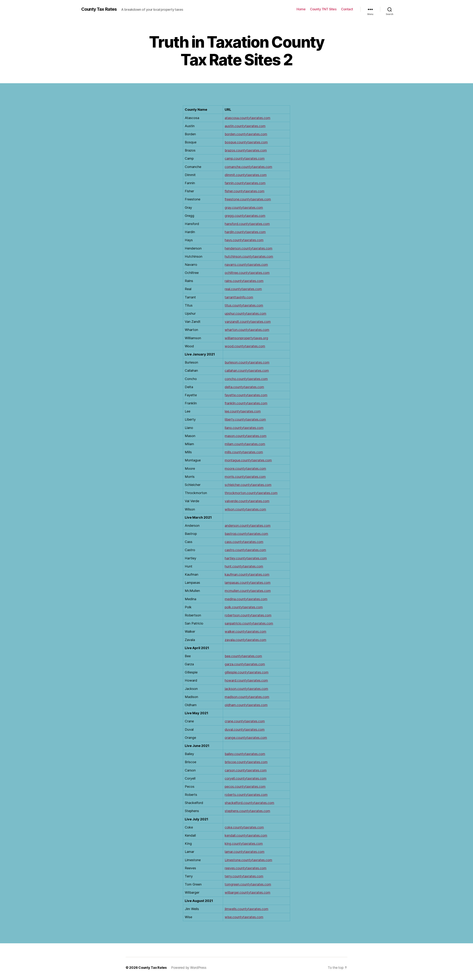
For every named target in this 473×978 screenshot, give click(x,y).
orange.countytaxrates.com (246, 738)
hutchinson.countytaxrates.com (249, 256)
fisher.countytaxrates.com (244, 191)
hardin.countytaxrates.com (245, 232)
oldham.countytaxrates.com (246, 705)
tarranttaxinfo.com (239, 297)
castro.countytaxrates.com (245, 550)
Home (301, 9)
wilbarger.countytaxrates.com (247, 892)
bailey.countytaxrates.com (245, 754)
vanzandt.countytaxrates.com (248, 322)
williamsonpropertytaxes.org (246, 338)
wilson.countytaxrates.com (245, 509)
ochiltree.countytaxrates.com (247, 273)
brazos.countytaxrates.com (246, 150)
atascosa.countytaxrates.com (247, 118)
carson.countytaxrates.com (246, 770)
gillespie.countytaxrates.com (246, 672)
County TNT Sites (323, 9)
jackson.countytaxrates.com (246, 689)
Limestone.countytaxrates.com (248, 860)
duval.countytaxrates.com (245, 729)
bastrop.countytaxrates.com (246, 534)
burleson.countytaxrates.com (247, 362)
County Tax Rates (99, 9)
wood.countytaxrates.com (245, 346)
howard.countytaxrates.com (246, 680)
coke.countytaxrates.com (244, 827)
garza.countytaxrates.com (245, 664)
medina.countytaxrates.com (246, 599)
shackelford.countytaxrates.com (249, 803)
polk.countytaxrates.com (244, 607)
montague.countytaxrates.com (248, 460)
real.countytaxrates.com (243, 289)
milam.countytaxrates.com (245, 444)
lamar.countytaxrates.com (244, 852)
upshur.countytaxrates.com (245, 313)
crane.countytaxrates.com (245, 721)
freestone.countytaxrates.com (248, 199)
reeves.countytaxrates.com (245, 868)
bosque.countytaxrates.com (246, 142)
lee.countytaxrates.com (243, 411)
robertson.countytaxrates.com (248, 615)
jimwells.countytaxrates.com (246, 909)
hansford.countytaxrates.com (247, 224)
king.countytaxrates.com (244, 843)
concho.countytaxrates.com (246, 379)
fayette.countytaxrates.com (246, 395)
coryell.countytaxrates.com (245, 778)
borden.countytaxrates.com (246, 134)
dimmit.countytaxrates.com (246, 175)
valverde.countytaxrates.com (247, 501)
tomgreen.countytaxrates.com (248, 884)
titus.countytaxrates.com (244, 305)
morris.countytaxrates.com (245, 477)
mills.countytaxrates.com (244, 452)
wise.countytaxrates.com (244, 917)
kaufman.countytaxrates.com (247, 574)
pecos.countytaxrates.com (245, 786)
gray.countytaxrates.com (244, 207)
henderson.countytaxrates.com (248, 248)
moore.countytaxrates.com (245, 468)
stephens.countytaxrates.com (247, 811)
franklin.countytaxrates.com (246, 403)
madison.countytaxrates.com (247, 697)
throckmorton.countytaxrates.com (251, 493)
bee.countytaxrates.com (243, 656)
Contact (347, 9)
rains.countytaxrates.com (244, 281)
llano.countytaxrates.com (244, 428)
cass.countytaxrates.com (244, 542)
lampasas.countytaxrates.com (247, 583)
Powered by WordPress (188, 968)
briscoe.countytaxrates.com (246, 762)
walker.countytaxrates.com (245, 631)
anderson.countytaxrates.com (247, 525)
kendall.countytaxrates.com (246, 835)
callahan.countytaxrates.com (247, 370)
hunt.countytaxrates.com (244, 566)
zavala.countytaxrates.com (245, 640)
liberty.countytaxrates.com (245, 419)
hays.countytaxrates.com (244, 240)
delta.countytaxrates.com (244, 387)
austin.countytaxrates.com (245, 126)
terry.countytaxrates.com (244, 876)
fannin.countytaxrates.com (245, 183)
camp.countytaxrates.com (245, 158)
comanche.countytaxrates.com (248, 167)
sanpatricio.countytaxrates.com (249, 623)
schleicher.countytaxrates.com (248, 485)
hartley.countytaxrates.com (246, 558)
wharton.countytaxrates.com (247, 330)
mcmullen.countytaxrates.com (248, 591)
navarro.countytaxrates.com (246, 265)
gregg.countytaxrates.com (245, 216)
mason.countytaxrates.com (245, 436)
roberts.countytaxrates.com (246, 795)
